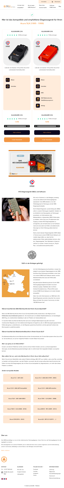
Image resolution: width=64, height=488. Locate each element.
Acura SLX (59, 336)
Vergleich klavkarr (21, 471)
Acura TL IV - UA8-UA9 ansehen (47, 388)
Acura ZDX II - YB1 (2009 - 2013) (47, 409)
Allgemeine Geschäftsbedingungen (55, 472)
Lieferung (51, 469)
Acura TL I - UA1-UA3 (17, 378)
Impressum (52, 475)
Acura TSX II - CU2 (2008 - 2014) (16, 409)
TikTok (34, 475)
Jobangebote (20, 474)
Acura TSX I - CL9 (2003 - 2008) (47, 398)
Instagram (35, 473)
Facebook (35, 469)
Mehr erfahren (17, 132)
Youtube (35, 471)
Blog (60, 6)
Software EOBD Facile (53, 6)
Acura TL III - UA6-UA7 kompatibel (17, 388)
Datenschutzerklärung (54, 478)
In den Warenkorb (17, 140)
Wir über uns (20, 469)
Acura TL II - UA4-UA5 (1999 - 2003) (47, 378)
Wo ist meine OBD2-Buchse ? (32, 6)
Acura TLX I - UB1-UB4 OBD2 (17, 398)
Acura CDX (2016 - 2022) (17, 419)
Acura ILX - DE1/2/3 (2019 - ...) (47, 419)
